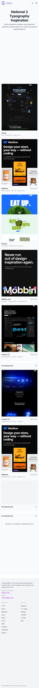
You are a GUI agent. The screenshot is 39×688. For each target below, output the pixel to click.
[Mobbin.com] (19, 273)
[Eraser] (19, 107)
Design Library (12, 301)
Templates (5, 630)
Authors (4, 633)
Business (20, 246)
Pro (4, 606)
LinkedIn (23, 615)
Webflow (5, 188)
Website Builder (6, 190)
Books (3, 618)
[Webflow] (19, 162)
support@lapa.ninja (7, 598)
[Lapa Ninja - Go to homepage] (7, 3)
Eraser (4, 133)
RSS (22, 621)
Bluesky (23, 612)
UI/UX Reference (22, 301)
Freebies (4, 627)
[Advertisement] (19, 59)
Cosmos (23, 618)
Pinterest (24, 606)
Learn (3, 615)
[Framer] (19, 328)
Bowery (4, 244)
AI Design (20, 356)
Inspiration (4, 301)
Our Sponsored (7, 366)
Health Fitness (13, 246)
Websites (4, 612)
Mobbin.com (6, 299)
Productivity (8, 135)
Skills (3, 624)
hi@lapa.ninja (6, 593)
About (3, 609)
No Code (13, 190)
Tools (3, 621)
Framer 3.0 (6, 355)
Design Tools (16, 135)
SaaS (3, 135)
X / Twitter (24, 609)
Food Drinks (5, 246)
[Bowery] (19, 218)
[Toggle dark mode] (32, 3)
